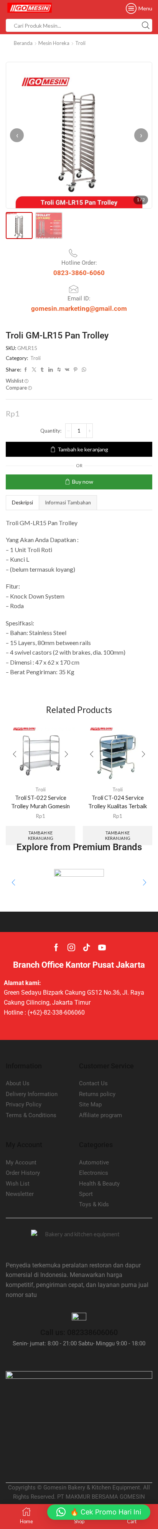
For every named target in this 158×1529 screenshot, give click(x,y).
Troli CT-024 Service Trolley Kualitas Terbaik (117, 801)
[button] (13, 882)
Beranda (23, 43)
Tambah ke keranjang (83, 449)
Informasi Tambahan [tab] (68, 502)
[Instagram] (71, 947)
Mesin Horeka (53, 43)
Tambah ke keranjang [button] (40, 835)
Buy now (82, 481)
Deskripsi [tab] (22, 502)
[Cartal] (79, 882)
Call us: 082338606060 (79, 1332)
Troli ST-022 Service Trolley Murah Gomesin (40, 801)
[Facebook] (56, 947)
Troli (80, 43)
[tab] (22, 502)
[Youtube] (102, 947)
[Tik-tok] (87, 947)
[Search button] (146, 25)
